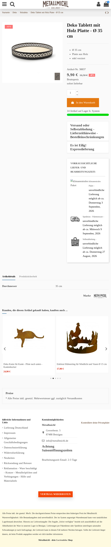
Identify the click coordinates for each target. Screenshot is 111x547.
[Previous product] (106, 12)
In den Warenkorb (85, 102)
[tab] (88, 131)
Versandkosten (74, 398)
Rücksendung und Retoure (18, 463)
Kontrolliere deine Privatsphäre (95, 422)
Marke (87, 295)
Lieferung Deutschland (16, 427)
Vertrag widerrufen (55, 494)
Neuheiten (9, 457)
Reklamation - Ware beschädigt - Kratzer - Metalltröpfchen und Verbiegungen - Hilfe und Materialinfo (20, 474)
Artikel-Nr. (72, 69)
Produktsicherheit (28, 276)
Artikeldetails (8, 276)
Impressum (9, 432)
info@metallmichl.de (57, 440)
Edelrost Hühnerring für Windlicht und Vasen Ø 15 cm (38, 364)
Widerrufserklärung (14, 452)
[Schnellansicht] (38, 358)
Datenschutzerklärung (15, 447)
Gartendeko (61, 540)
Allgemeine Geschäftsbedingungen (16, 440)
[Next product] (108, 12)
